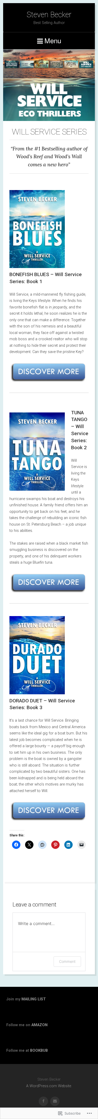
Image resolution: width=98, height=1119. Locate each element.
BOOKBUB (39, 1050)
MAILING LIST (33, 999)
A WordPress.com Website (48, 1086)
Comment (67, 961)
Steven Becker (49, 14)
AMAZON (39, 1025)
